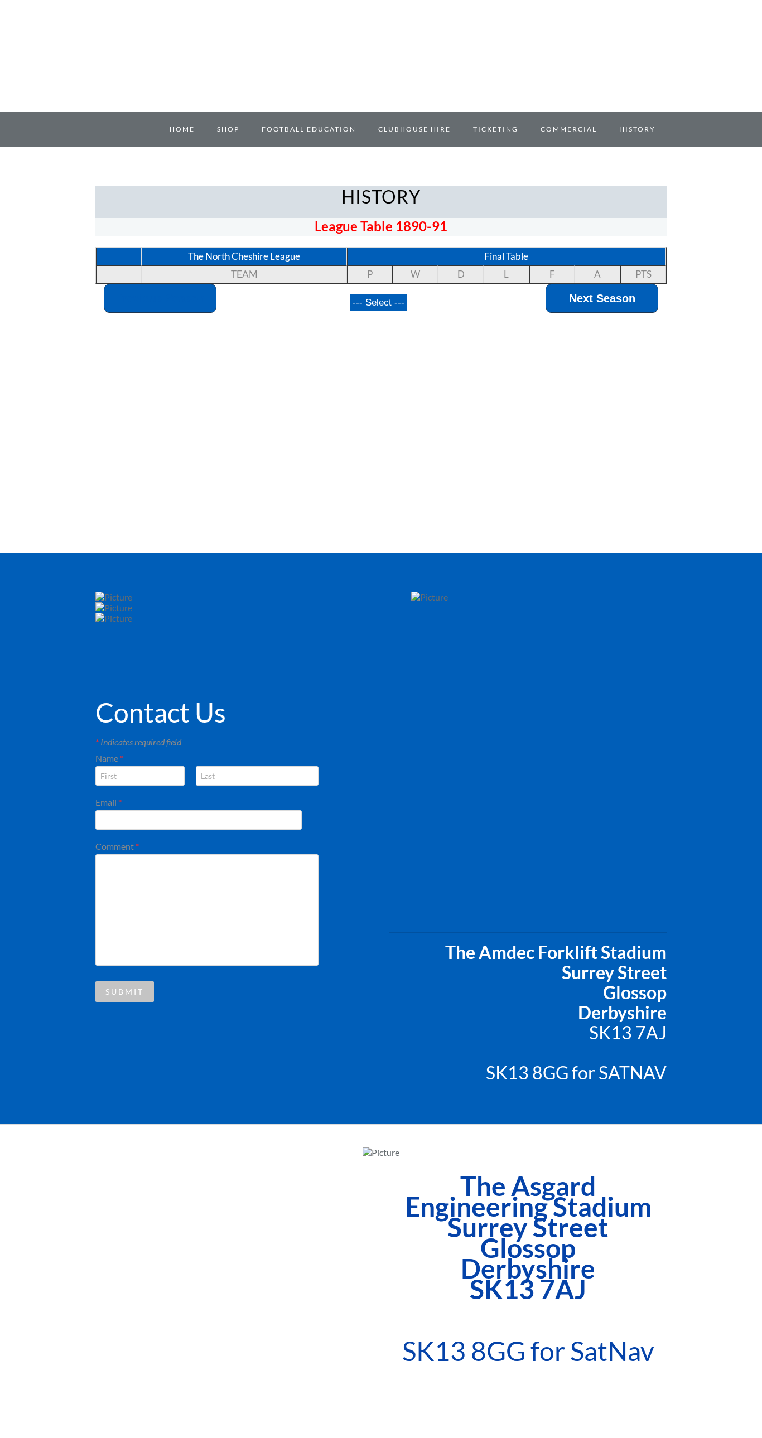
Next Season (602, 298)
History (637, 129)
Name (109, 758)
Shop (228, 129)
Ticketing (495, 129)
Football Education (309, 129)
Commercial (569, 129)
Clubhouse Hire (414, 129)
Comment (117, 846)
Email (108, 802)
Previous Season (160, 298)
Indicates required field (138, 742)
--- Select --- (378, 302)
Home (182, 129)
